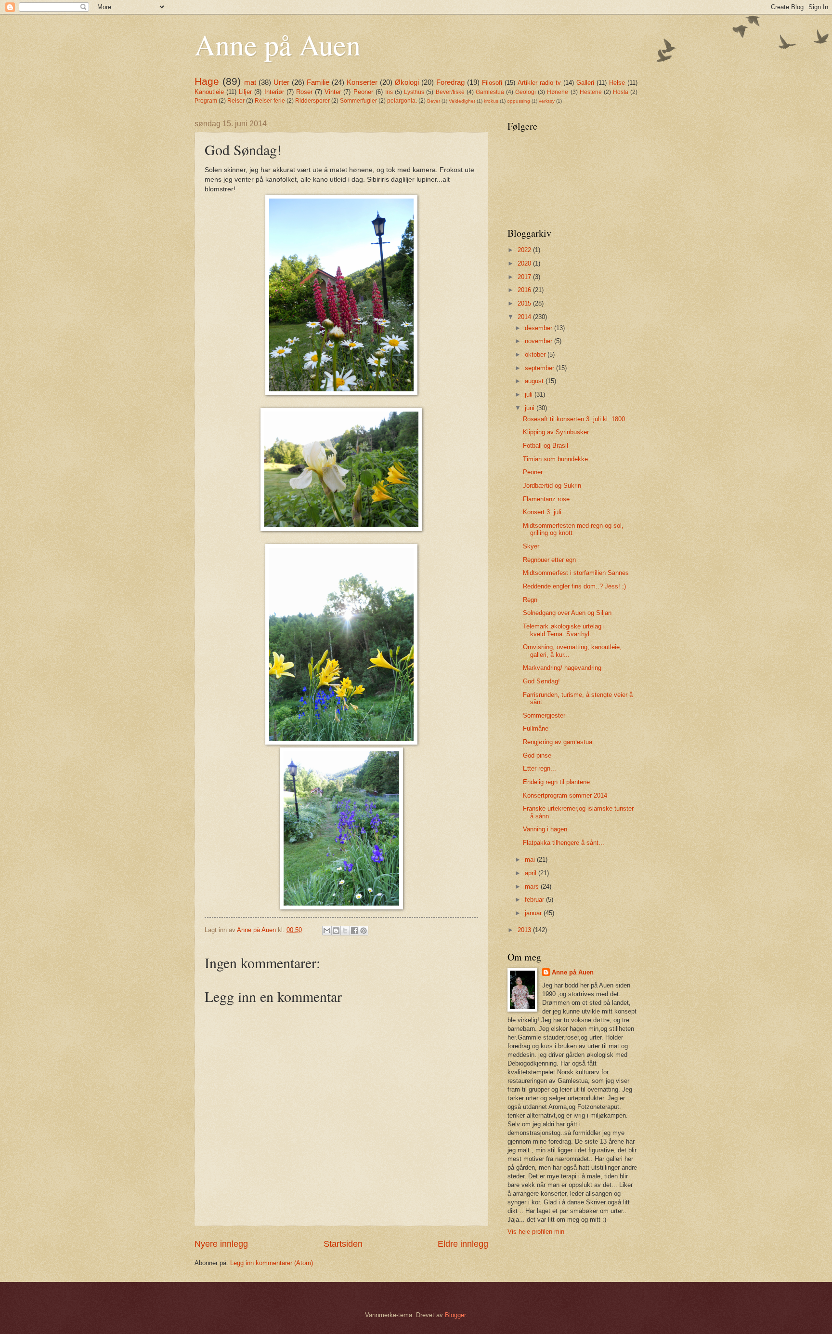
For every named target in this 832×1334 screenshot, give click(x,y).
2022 (525, 249)
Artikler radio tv (539, 82)
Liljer (245, 91)
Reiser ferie (270, 101)
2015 (525, 303)
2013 (525, 930)
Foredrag (450, 82)
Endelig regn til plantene (556, 782)
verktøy (547, 101)
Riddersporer (312, 101)
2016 (525, 289)
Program (206, 101)
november (539, 341)
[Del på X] (345, 930)
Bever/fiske (450, 92)
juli (529, 394)
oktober (536, 354)
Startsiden (343, 1244)
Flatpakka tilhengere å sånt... (563, 842)
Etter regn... (539, 768)
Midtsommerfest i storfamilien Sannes (576, 572)
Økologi (407, 82)
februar (535, 899)
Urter (281, 82)
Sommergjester (544, 715)
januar (534, 913)
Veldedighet (462, 101)
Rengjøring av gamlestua (557, 742)
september (540, 368)
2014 (525, 316)
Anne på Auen (278, 44)
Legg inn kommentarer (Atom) (271, 1263)
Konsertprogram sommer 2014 (565, 795)
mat (250, 82)
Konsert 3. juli (542, 512)
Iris (389, 92)
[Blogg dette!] (336, 930)
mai (531, 859)
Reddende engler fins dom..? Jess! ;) (574, 586)
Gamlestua (490, 92)
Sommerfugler (358, 101)
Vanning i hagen (545, 829)
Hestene (591, 92)
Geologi (525, 92)
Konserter (362, 82)
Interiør (274, 91)
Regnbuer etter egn (549, 559)
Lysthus (414, 92)
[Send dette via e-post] (327, 930)
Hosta (620, 92)
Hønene (557, 92)
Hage (207, 81)
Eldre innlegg (463, 1244)
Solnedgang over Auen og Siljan (567, 612)
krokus (491, 101)
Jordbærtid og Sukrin (552, 485)
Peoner (363, 91)
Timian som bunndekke (555, 459)
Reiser (236, 101)
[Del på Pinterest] (363, 930)
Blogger (455, 1315)
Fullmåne (535, 728)
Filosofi (492, 82)
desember (539, 328)
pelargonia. (402, 101)
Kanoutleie (209, 91)
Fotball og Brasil (545, 445)
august (535, 381)
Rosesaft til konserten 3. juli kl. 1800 (574, 419)
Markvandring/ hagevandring (562, 667)
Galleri (585, 82)
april (531, 873)
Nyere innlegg (221, 1244)
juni (530, 408)
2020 (525, 263)
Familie (318, 82)
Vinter (333, 91)
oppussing (518, 101)
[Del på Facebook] (354, 930)
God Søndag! (541, 681)
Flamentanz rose (546, 499)
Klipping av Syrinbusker (556, 432)
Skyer (531, 546)
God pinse (537, 755)
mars (533, 886)
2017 (525, 276)
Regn (530, 599)
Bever (433, 101)
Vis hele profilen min (535, 1231)
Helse (617, 82)
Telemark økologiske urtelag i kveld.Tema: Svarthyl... (564, 630)
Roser (304, 91)
